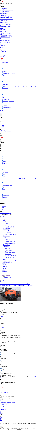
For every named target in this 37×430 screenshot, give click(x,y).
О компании (4, 264)
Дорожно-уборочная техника (26, 285)
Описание (3, 326)
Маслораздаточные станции (18, 283)
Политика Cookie (19, 429)
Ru (0, 113)
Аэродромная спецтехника (8, 239)
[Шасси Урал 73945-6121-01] (10, 300)
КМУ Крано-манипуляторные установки (15, 285)
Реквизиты (3, 207)
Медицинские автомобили (5, 284)
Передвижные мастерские (3, 283)
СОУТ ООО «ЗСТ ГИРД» (3, 404)
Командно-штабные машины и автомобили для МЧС (15, 284)
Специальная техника (7, 231)
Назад (4, 219)
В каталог (1, 110)
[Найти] (1, 115)
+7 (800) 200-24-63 (2, 50)
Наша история (3, 125)
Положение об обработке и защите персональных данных (7, 402)
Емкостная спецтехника (8, 248)
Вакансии (3, 126)
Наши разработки (4, 124)
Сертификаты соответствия (3, 406)
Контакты (3, 209)
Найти (1, 426)
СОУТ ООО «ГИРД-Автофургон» (4, 403)
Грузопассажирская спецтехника (11, 283)
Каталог (3, 205)
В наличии (21, 285)
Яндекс (1, 415)
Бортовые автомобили (24, 283)
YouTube (1, 420)
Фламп (1, 418)
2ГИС (1, 417)
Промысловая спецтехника (8, 254)
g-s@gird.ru (2, 56)
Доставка (3, 327)
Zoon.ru (1, 419)
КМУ (1, 411)
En (1, 113)
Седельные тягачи (29, 283)
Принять (34, 428)
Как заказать (3, 328)
